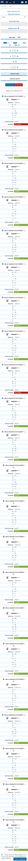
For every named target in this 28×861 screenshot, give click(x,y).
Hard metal (12, 37)
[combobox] (14, 17)
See (16, 121)
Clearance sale (14, 78)
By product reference (14, 14)
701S (15, 45)
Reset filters (19, 84)
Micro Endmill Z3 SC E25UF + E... (15, 466)
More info (8, 858)
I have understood (20, 859)
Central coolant (14, 73)
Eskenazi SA (3, 6)
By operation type (14, 21)
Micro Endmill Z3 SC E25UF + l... (15, 96)
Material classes (12, 28)
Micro (24, 43)
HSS (19, 37)
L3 (13, 62)
